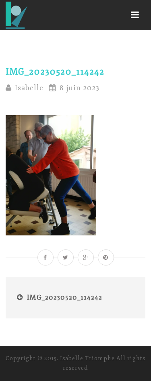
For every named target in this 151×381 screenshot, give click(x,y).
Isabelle (29, 87)
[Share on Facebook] (45, 257)
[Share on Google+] (86, 257)
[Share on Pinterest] (106, 257)
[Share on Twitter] (66, 257)
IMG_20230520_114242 (64, 297)
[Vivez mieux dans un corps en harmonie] (16, 15)
